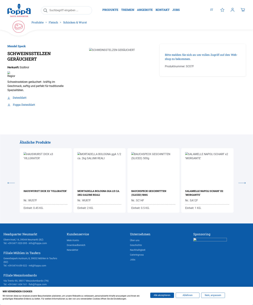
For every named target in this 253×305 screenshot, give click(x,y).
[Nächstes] (240, 182)
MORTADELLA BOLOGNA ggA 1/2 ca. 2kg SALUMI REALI (98, 192)
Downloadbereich (76, 245)
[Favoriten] (222, 9)
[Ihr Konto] (232, 9)
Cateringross (137, 254)
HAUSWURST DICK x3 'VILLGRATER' (45, 191)
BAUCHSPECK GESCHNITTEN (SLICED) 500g (148, 192)
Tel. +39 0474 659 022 (15, 265)
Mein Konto (73, 240)
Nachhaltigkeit (137, 250)
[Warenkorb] (243, 9)
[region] (122, 81)
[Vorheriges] (14, 182)
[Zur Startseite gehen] (19, 10)
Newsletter (72, 250)
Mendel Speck (16, 46)
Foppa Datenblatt (24, 104)
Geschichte (136, 245)
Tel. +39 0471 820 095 (15, 243)
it (211, 9)
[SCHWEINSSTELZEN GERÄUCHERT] (122, 81)
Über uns (134, 240)
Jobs (132, 259)
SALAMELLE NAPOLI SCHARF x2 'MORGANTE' (204, 192)
